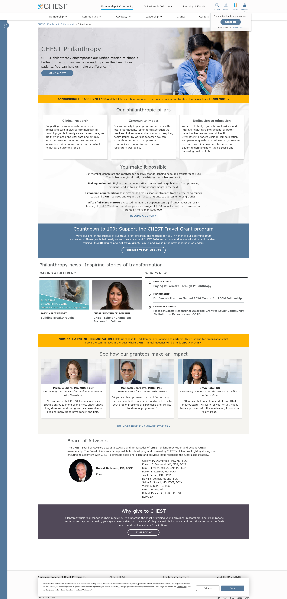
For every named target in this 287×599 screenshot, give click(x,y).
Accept (232, 588)
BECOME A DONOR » (143, 215)
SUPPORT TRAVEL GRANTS (143, 250)
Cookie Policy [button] (182, 587)
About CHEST (117, 577)
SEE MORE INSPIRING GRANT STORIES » (144, 426)
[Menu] (5, 25)
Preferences (208, 588)
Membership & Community (117, 6)
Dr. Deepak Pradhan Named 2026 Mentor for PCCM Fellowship (197, 298)
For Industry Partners (176, 577)
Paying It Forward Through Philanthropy (182, 286)
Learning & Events (194, 6)
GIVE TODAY (143, 532)
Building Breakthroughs (57, 317)
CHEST (41, 24)
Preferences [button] (87, 590)
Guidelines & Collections (158, 6)
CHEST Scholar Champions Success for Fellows (113, 319)
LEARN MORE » (219, 99)
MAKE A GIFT (57, 73)
